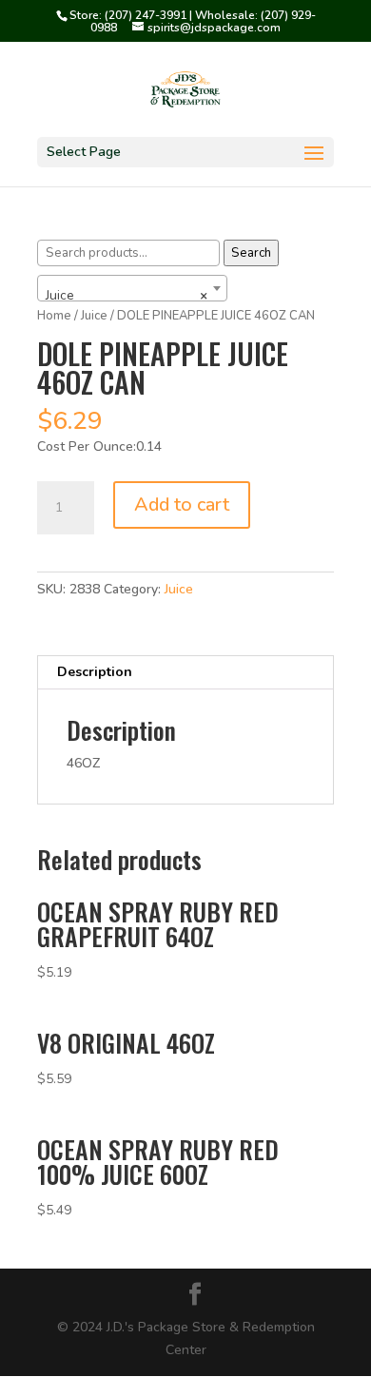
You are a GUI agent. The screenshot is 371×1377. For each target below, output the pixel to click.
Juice (179, 589)
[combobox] (132, 288)
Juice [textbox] (126, 295)
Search (251, 253)
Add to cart (181, 504)
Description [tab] (94, 672)
